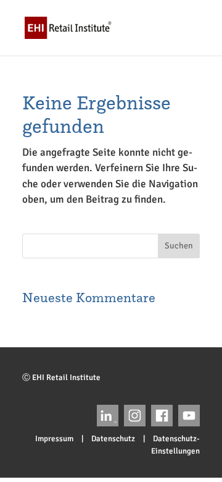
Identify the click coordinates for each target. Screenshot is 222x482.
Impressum (54, 439)
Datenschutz (113, 439)
